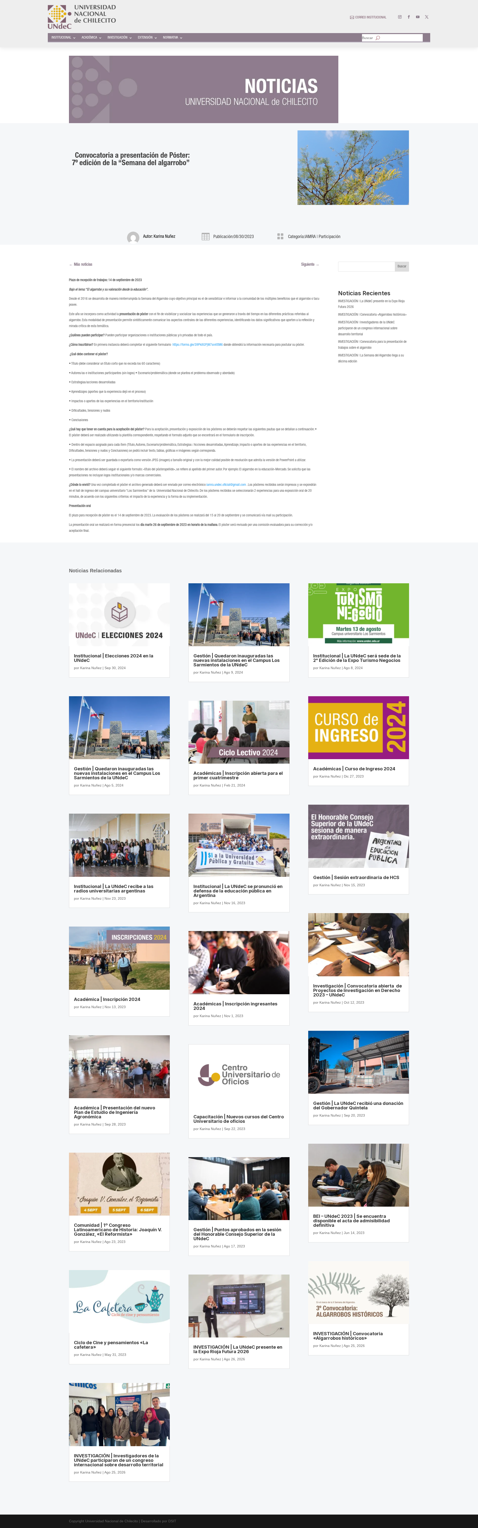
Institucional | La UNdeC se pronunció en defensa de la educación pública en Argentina (238, 891)
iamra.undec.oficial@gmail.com (226, 485)
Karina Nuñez (164, 237)
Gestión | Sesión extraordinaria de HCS (356, 877)
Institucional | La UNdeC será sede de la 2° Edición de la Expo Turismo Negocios (357, 658)
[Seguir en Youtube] (417, 16)
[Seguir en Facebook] (408, 16)
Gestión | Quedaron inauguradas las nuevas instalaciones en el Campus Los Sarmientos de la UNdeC (117, 773)
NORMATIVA (170, 38)
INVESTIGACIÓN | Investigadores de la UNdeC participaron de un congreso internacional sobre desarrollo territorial (367, 328)
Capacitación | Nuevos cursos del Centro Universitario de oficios (238, 1119)
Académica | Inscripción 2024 (107, 999)
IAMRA (310, 237)
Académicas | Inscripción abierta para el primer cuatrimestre (238, 775)
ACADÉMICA (89, 38)
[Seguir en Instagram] (399, 16)
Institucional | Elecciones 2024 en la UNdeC (113, 658)
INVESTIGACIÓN (117, 38)
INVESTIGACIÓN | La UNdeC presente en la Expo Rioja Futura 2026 (237, 1349)
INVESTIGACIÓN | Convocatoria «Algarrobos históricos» (372, 315)
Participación (329, 237)
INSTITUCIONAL (61, 38)
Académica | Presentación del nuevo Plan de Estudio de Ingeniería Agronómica (114, 1112)
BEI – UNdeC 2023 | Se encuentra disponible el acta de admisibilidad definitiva (351, 1221)
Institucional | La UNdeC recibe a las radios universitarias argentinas (113, 888)
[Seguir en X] (426, 16)
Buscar (367, 38)
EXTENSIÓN (145, 38)
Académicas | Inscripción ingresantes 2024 (235, 1006)
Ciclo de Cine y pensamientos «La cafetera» (111, 1345)
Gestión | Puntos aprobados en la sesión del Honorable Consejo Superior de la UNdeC (237, 1234)
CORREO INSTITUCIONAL (370, 17)
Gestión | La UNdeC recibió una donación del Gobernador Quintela (358, 1105)
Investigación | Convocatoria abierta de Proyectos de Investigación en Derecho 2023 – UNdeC (357, 990)
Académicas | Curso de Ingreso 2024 (354, 768)
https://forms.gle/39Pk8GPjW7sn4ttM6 (198, 345)
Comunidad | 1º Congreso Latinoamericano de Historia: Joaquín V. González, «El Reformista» (118, 1230)
